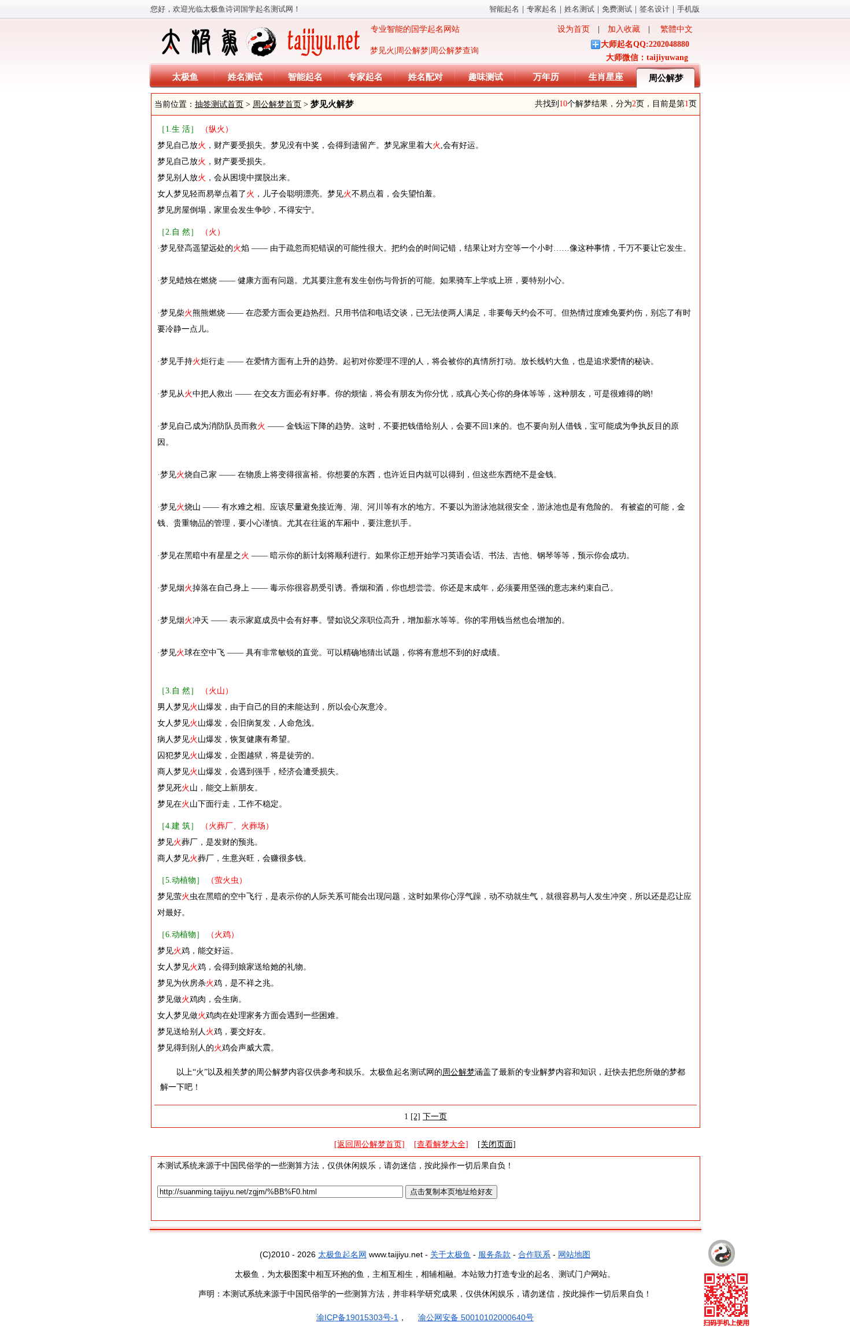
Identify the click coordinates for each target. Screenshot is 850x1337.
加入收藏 (624, 29)
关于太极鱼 (450, 1254)
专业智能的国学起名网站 (411, 29)
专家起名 (542, 9)
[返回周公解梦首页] (369, 1144)
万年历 (546, 76)
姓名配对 (425, 76)
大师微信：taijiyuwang (647, 57)
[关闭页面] (497, 1144)
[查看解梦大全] (441, 1144)
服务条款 (494, 1254)
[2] (415, 1116)
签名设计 (655, 9)
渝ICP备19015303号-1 (357, 1317)
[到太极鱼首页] (721, 1253)
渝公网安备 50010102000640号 (476, 1317)
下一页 (435, 1116)
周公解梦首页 (277, 104)
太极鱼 (185, 76)
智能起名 (504, 9)
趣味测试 (485, 76)
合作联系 (534, 1254)
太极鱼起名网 (342, 1254)
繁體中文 (676, 29)
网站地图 (574, 1254)
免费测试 (617, 9)
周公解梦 (666, 78)
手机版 (688, 9)
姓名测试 (579, 9)
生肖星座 (606, 76)
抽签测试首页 (219, 104)
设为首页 (573, 29)
